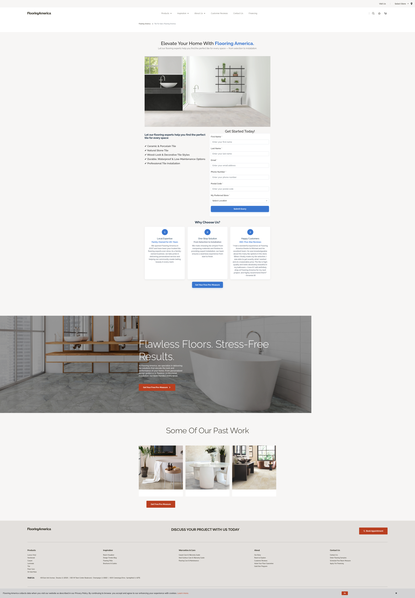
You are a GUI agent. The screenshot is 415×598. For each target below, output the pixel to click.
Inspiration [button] (181, 13)
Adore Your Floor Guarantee (263, 563)
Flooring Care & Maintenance (189, 561)
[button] (402, 3)
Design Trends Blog (110, 558)
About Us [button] (198, 13)
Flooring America (145, 24)
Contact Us (238, 13)
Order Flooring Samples (338, 558)
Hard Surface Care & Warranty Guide (191, 558)
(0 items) (385, 13)
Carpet (29, 561)
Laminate (30, 563)
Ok (345, 593)
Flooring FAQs (108, 561)
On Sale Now (32, 572)
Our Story (257, 555)
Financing (253, 13)
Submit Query (240, 209)
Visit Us (382, 4)
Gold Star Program (260, 566)
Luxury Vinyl (31, 555)
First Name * (216, 137)
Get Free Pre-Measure (161, 504)
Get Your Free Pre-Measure (207, 285)
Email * (214, 160)
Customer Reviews (219, 13)
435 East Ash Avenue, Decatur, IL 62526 (54, 578)
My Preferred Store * (220, 195)
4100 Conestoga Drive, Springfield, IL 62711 (125, 578)
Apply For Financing (337, 563)
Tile (28, 566)
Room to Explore (260, 558)
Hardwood (31, 558)
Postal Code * (217, 183)
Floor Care (31, 569)
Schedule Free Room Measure (340, 561)
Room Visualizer (108, 555)
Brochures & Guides (110, 563)
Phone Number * (218, 172)
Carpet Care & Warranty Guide (189, 555)
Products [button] (165, 13)
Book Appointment (374, 531)
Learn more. (183, 593)
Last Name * (216, 148)
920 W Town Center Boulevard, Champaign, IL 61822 (88, 578)
